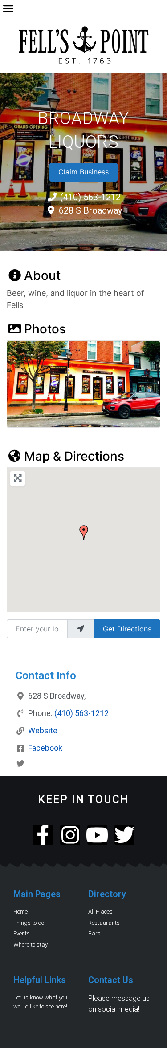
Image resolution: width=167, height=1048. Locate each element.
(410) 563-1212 (81, 713)
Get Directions (127, 628)
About (42, 275)
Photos (45, 328)
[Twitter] (124, 835)
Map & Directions (74, 456)
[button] (8, 8)
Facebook (45, 748)
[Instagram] (70, 835)
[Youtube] (97, 835)
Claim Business (83, 171)
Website (42, 730)
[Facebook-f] (43, 835)
